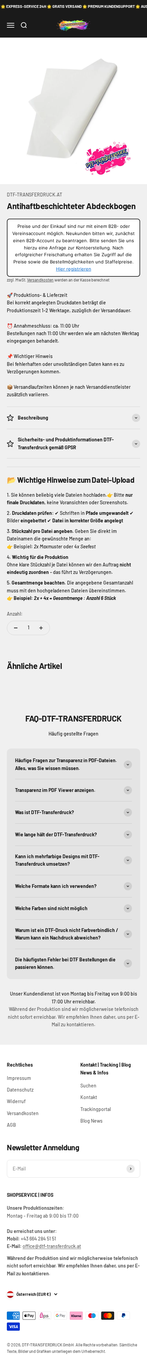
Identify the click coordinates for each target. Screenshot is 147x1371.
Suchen (88, 1085)
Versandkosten (40, 279)
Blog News (91, 1121)
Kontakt (88, 1097)
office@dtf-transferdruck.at (52, 1246)
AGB (11, 1125)
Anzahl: (15, 614)
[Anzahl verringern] (15, 628)
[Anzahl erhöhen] (41, 628)
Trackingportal (95, 1109)
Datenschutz (20, 1090)
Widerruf (16, 1101)
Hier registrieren (73, 269)
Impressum (19, 1078)
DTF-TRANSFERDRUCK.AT (34, 194)
